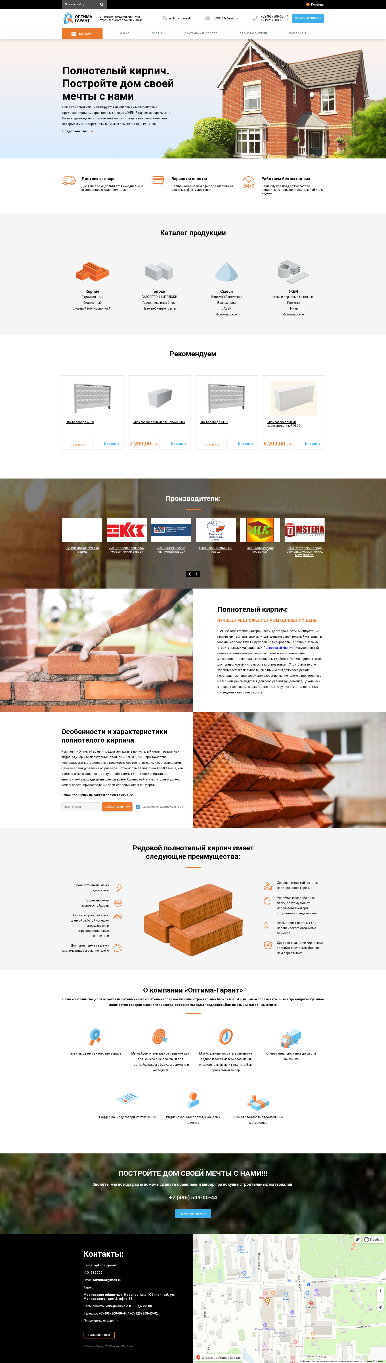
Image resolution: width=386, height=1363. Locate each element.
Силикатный (92, 302)
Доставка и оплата (200, 33)
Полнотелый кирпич (278, 647)
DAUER (226, 308)
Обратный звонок (308, 18)
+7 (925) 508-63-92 (274, 20)
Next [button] (196, 574)
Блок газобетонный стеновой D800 (159, 422)
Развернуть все (226, 314)
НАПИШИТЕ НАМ (99, 1335)
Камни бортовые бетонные (293, 297)
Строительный (92, 297)
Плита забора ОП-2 (214, 422)
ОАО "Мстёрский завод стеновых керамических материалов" (305, 551)
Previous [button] (189, 574)
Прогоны (293, 302)
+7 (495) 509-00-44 (274, 16)
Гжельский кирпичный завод (215, 549)
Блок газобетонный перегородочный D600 (283, 423)
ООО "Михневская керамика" (260, 549)
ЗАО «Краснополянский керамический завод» (127, 549)
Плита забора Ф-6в (80, 422)
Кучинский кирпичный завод (82, 549)
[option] (92, 412)
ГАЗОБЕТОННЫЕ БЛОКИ (159, 297)
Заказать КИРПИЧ (117, 806)
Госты (157, 33)
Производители (253, 33)
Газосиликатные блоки (159, 302)
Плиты (293, 308)
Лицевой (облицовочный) (92, 308)
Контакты (297, 33)
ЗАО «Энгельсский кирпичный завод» (171, 549)
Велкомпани (226, 302)
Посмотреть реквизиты (101, 1321)
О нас (125, 33)
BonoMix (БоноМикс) (226, 297)
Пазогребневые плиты (159, 308)
